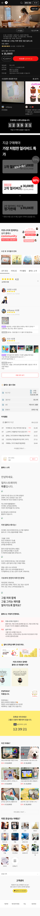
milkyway (10, 310)
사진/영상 (15, 853)
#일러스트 (16, 35)
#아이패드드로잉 (7, 37)
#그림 (4, 35)
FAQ (25, 904)
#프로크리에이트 (24, 35)
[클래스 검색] (21, 2)
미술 (5, 853)
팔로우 (7, 44)
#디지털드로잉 (22, 37)
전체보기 (15, 866)
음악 (5, 831)
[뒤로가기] (2, 2)
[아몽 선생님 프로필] (35, 694)
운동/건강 (25, 842)
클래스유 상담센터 (21, 891)
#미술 (13, 38)
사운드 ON (34, 9)
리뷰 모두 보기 (20, 375)
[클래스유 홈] (6, 2)
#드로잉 (15, 37)
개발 (15, 842)
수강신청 (25, 59)
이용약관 (6, 904)
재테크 (35, 831)
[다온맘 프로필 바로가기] (4, 291)
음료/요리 (25, 853)
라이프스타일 (35, 854)
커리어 (5, 866)
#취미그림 (18, 38)
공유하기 (8, 58)
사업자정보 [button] (33, 904)
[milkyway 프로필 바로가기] (4, 312)
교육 (25, 831)
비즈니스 (4, 842)
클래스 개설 (28, 3)
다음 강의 (33, 30)
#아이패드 (10, 35)
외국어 (15, 831)
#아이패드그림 (7, 38)
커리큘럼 (20, 30)
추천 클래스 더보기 (19, 812)
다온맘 (9, 289)
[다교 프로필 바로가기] (4, 341)
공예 (35, 842)
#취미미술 (29, 37)
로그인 (35, 3)
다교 (8, 338)
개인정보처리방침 (15, 904)
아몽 (3, 44)
